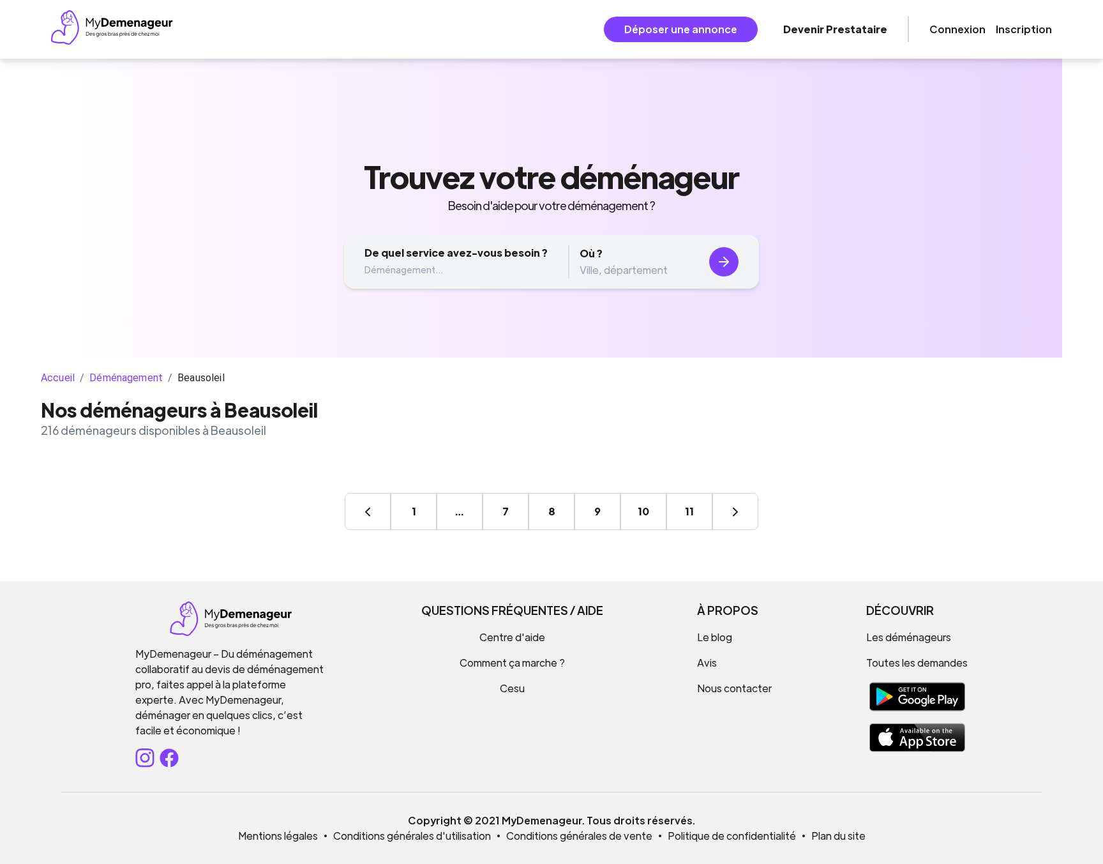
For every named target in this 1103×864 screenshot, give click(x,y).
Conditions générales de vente (579, 835)
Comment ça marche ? (512, 662)
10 (643, 511)
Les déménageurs (908, 637)
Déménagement (126, 378)
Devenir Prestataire (835, 29)
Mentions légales (278, 835)
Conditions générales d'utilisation (412, 835)
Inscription (1024, 29)
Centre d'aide (512, 637)
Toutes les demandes (917, 662)
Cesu (512, 688)
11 (689, 511)
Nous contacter (734, 688)
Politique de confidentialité (732, 835)
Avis (707, 662)
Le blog (714, 637)
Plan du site (838, 835)
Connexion (957, 29)
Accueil (58, 378)
